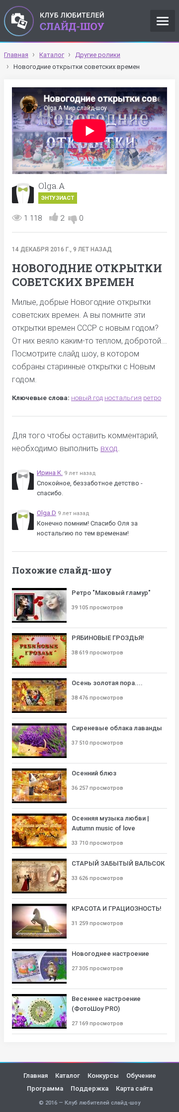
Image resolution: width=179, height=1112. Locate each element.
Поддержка (89, 1088)
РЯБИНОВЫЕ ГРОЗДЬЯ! (108, 638)
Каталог (67, 1075)
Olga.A (51, 185)
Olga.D (46, 513)
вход (109, 448)
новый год (87, 398)
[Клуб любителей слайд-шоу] (54, 21)
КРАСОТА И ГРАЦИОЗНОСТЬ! (117, 908)
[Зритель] (23, 479)
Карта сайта (134, 1088)
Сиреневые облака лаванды (117, 728)
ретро (152, 398)
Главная (35, 1075)
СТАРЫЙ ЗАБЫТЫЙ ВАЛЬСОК (118, 863)
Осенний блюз (94, 773)
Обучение (141, 1075)
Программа (45, 1088)
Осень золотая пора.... (107, 683)
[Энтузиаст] (23, 192)
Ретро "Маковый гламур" (111, 592)
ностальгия (123, 398)
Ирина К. (50, 472)
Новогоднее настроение (110, 953)
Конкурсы (103, 1075)
